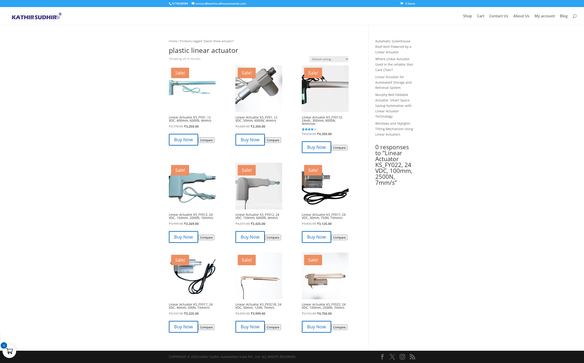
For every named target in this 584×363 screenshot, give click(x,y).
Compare (206, 140)
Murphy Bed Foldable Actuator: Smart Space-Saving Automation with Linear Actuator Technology (393, 105)
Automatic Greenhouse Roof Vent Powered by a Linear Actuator (393, 46)
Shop (467, 16)
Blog (564, 16)
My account (544, 16)
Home (173, 41)
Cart (480, 16)
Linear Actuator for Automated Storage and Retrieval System (393, 82)
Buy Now (183, 139)
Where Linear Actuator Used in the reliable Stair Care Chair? (394, 64)
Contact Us (498, 16)
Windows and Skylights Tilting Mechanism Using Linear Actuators (394, 128)
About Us (521, 16)
